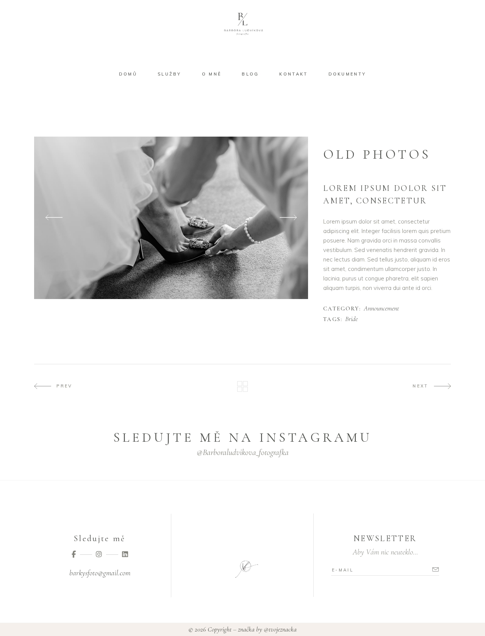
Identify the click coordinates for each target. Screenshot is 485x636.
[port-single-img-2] (171, 218)
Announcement (381, 308)
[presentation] (54, 217)
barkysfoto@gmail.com (99, 573)
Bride (351, 319)
